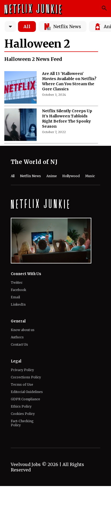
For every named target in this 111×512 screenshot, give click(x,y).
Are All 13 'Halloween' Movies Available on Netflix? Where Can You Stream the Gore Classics (69, 81)
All (26, 26)
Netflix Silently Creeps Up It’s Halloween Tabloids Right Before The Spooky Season (67, 118)
